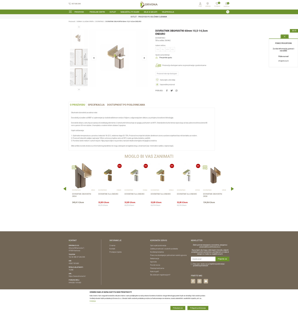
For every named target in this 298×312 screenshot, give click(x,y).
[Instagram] (199, 281)
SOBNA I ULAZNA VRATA (85, 21)
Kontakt (112, 249)
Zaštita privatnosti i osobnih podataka (164, 249)
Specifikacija (96, 104)
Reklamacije (154, 258)
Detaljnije (83, 216)
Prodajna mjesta (115, 252)
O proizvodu (77, 104)
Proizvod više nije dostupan (167, 74)
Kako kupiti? (154, 271)
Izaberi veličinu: (160, 45)
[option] (149, 16)
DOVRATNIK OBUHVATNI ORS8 (212, 195)
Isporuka (153, 262)
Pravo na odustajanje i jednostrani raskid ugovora (168, 255)
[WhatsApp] (176, 91)
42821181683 (74, 263)
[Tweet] (172, 91)
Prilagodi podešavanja (198, 308)
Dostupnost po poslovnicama (126, 104)
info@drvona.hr (283, 61)
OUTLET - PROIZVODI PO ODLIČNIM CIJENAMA (149, 17)
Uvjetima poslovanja (216, 264)
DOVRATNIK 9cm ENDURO (108, 194)
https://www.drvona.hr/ (77, 276)
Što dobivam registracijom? (160, 275)
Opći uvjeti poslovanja (158, 245)
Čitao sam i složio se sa (209, 265)
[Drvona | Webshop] (149, 5)
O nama (112, 245)
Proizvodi (72, 21)
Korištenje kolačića (157, 252)
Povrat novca (155, 265)
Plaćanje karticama (157, 268)
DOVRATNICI (99, 21)
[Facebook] (167, 91)
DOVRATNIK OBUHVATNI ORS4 (81, 195)
